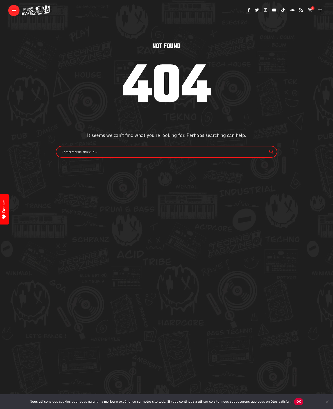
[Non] (326, 401)
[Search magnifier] (271, 151)
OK (298, 401)
